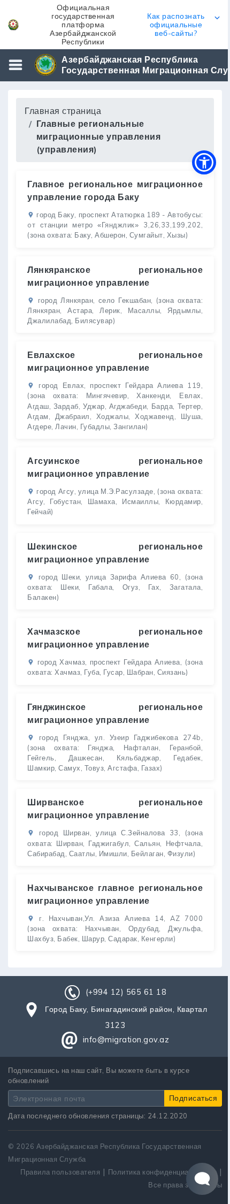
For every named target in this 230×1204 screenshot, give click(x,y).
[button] (115, 24)
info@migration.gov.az (126, 1040)
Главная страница (63, 110)
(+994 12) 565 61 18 (126, 992)
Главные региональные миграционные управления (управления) (98, 136)
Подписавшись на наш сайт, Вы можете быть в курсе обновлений (98, 1075)
